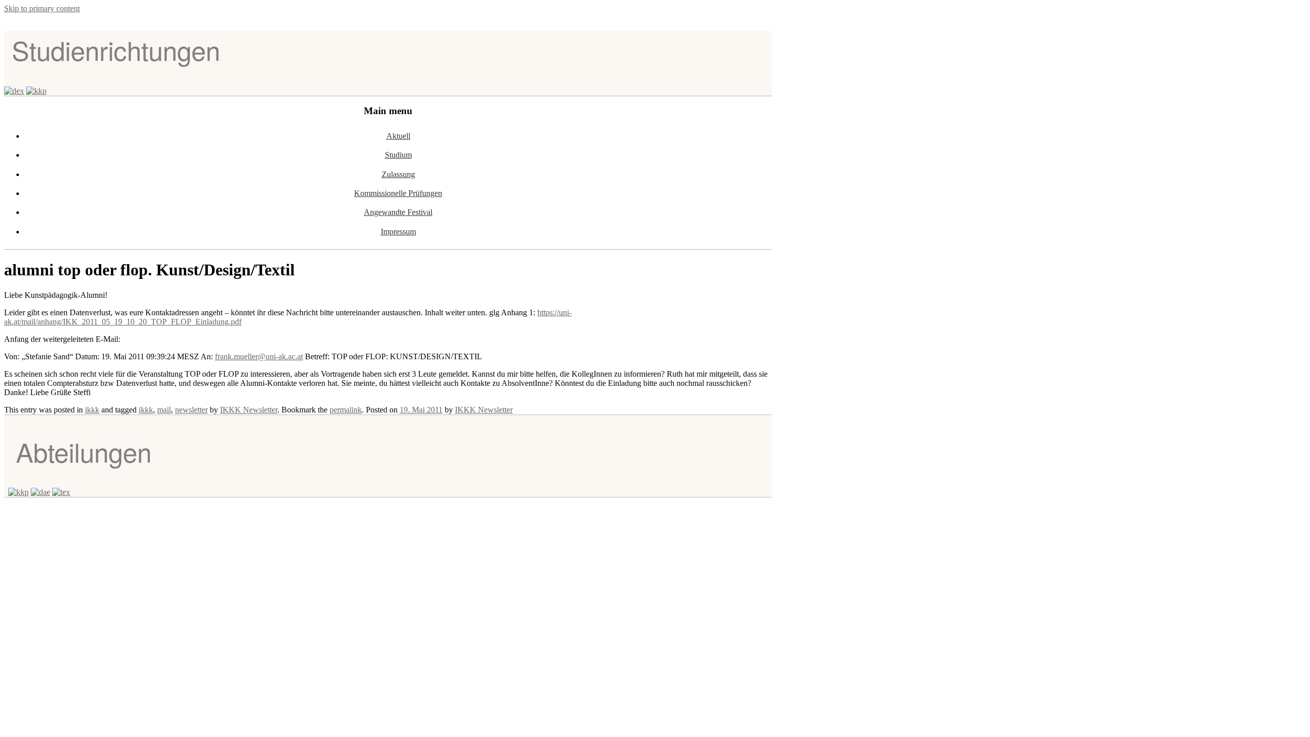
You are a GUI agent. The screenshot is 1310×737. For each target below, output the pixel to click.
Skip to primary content (42, 8)
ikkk (92, 409)
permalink (346, 409)
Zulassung (398, 174)
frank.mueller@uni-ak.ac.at (259, 356)
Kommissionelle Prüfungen (398, 193)
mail (164, 409)
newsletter (191, 409)
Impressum (398, 231)
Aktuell (398, 136)
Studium (398, 154)
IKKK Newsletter (248, 409)
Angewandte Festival (398, 212)
